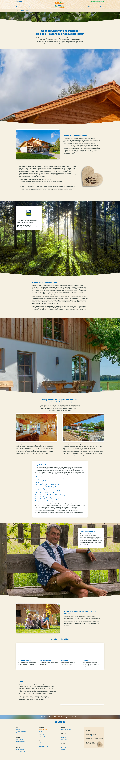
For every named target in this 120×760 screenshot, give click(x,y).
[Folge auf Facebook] (59, 722)
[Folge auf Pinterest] (61, 722)
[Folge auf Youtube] (64, 722)
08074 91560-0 (19, 1)
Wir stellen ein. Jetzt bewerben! (97, 1)
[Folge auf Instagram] (56, 722)
